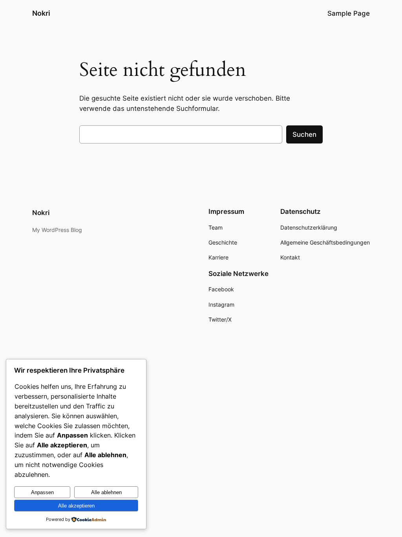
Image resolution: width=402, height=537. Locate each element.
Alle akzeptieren (76, 506)
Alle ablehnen (106, 492)
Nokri (41, 13)
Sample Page (348, 13)
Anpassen (42, 492)
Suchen (304, 134)
